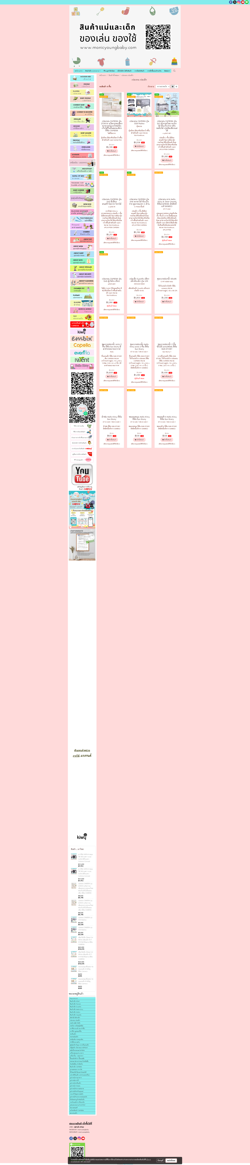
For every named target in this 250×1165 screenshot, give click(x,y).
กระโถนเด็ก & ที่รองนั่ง (77, 1102)
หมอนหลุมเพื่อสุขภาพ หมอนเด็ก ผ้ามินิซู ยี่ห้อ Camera (85, 969)
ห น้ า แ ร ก (78, 71)
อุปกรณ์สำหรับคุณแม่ (76, 1091)
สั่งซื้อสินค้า (112, 151)
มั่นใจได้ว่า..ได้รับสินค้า (125, 71)
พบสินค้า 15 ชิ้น (105, 86)
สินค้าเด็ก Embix (75, 1012)
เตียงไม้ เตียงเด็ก (75, 1017)
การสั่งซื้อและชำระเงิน (154, 71)
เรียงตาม (152, 86)
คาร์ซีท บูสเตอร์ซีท (76, 1031)
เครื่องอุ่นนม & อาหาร (77, 1053)
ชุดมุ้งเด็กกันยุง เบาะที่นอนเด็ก (79, 1045)
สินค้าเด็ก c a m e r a (92, 71)
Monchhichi (74, 998)
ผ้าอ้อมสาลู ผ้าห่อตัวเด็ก (77, 1099)
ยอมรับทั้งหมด (171, 1160)
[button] (174, 71)
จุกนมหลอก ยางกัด (76, 1069)
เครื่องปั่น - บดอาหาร (76, 1056)
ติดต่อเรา (167, 71)
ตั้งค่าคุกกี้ (160, 1160)
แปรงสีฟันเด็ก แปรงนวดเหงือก (80, 1075)
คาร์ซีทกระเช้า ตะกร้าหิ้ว (77, 1028)
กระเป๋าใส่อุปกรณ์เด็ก (76, 1094)
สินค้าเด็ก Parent (75, 1004)
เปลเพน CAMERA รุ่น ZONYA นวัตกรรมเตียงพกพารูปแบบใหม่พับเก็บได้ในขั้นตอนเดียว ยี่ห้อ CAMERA (85, 888)
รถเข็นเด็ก (73, 1034)
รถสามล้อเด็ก (74, 1037)
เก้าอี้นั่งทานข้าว (75, 1042)
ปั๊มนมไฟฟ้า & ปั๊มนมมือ (77, 1058)
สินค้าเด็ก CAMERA (76, 1067)
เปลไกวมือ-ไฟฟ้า (75, 1023)
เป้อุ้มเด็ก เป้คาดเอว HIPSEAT (79, 1048)
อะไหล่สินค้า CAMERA (77, 1110)
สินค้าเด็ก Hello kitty (76, 1009)
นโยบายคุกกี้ (86, 1161)
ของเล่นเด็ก (73, 1113)
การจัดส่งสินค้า (139, 71)
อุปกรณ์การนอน (75, 1086)
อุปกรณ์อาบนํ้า (74, 1080)
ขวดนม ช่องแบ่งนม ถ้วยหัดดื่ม (79, 1061)
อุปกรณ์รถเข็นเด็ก (75, 1083)
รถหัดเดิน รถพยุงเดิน (76, 1039)
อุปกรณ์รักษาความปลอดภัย (78, 1097)
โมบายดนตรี (73, 1108)
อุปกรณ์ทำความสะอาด (77, 1088)
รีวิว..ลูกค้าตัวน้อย (109, 71)
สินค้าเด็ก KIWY (75, 1001)
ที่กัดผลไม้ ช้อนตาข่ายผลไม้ (78, 1072)
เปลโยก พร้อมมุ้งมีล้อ (76, 1026)
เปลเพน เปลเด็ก (75, 1020)
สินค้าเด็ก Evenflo (75, 1007)
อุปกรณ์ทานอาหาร (76, 1078)
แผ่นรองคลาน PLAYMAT (77, 1105)
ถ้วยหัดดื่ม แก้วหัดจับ (76, 1064)
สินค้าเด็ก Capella (75, 1015)
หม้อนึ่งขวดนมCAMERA (77, 1050)
